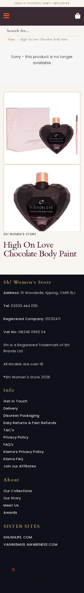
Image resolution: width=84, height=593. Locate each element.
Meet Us (11, 505)
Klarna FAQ (13, 458)
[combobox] (42, 31)
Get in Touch (15, 401)
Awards (10, 512)
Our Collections (18, 490)
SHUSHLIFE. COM (18, 537)
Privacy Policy (16, 437)
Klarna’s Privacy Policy (24, 451)
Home (11, 39)
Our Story (12, 498)
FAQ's (9, 444)
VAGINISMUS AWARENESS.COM (30, 544)
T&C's (9, 430)
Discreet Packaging (21, 415)
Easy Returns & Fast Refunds (30, 422)
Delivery (11, 408)
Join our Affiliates (20, 466)
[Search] (75, 31)
